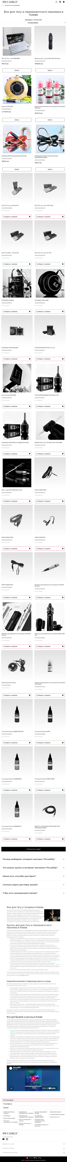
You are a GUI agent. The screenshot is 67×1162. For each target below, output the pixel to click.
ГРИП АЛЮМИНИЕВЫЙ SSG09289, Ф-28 (47, 395)
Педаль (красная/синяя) (9, 682)
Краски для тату (54, 1117)
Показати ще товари (33, 849)
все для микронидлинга (25, 969)
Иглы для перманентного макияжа (11, 1121)
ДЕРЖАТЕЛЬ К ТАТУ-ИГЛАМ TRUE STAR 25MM (48, 442)
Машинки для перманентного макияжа (26, 1112)
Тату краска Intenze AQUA (42, 731)
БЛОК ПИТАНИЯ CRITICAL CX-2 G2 (45, 347)
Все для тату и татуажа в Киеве (12, 5)
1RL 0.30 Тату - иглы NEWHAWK (11, 58)
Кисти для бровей (14, 1054)
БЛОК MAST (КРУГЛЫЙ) (41, 300)
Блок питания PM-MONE (9, 395)
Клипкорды (7, 1115)
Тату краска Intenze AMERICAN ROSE (12, 731)
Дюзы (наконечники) (9, 1118)
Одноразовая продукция (57, 1114)
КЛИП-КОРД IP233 (40, 537)
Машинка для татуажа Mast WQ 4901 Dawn (47, 58)
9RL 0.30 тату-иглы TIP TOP (43, 253)
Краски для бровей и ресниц (17, 1043)
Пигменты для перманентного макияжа (26, 1116)
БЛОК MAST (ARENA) (8, 300)
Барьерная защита (55, 1112)
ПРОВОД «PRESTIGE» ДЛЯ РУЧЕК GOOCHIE (14, 156)
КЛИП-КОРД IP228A (40, 490)
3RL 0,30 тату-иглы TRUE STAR (44, 205)
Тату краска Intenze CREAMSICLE (11, 826)
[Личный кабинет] (60, 2)
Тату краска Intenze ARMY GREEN (44, 779)
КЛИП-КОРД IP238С (7, 584)
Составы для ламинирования (39, 1116)
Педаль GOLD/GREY (7, 106)
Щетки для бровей (15, 1030)
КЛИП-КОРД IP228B (7, 537)
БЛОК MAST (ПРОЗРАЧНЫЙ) (10, 347)
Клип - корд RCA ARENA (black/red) (12, 490)
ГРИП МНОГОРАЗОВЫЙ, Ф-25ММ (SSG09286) (15, 442)
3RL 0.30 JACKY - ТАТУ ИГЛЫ (10, 253)
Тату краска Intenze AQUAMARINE (12, 779)
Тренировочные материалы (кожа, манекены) (40, 1121)
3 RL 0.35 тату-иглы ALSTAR (10, 205)
